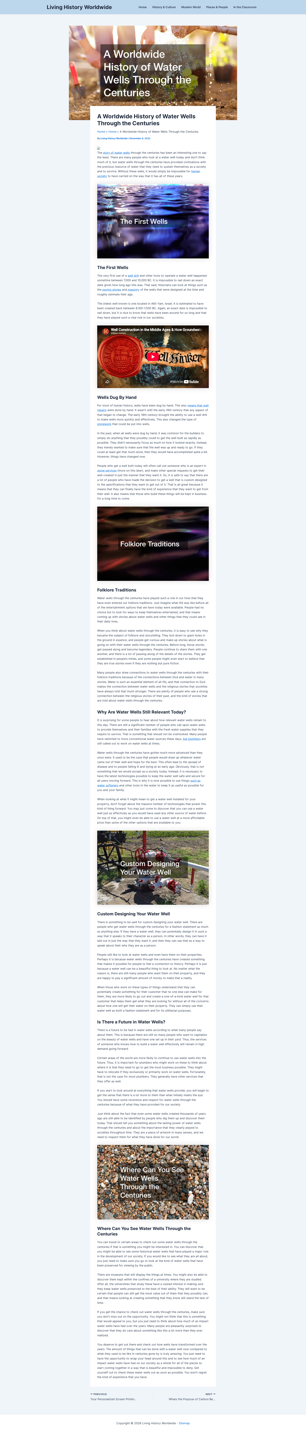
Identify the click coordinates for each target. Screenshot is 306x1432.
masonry (133, 289)
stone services (107, 470)
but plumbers (192, 739)
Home (143, 7)
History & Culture (164, 7)
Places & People (217, 7)
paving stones (111, 289)
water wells (122, 152)
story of (109, 152)
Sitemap (184, 1423)
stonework (104, 424)
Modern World (191, 7)
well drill (133, 275)
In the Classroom (244, 7)
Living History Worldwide (79, 7)
